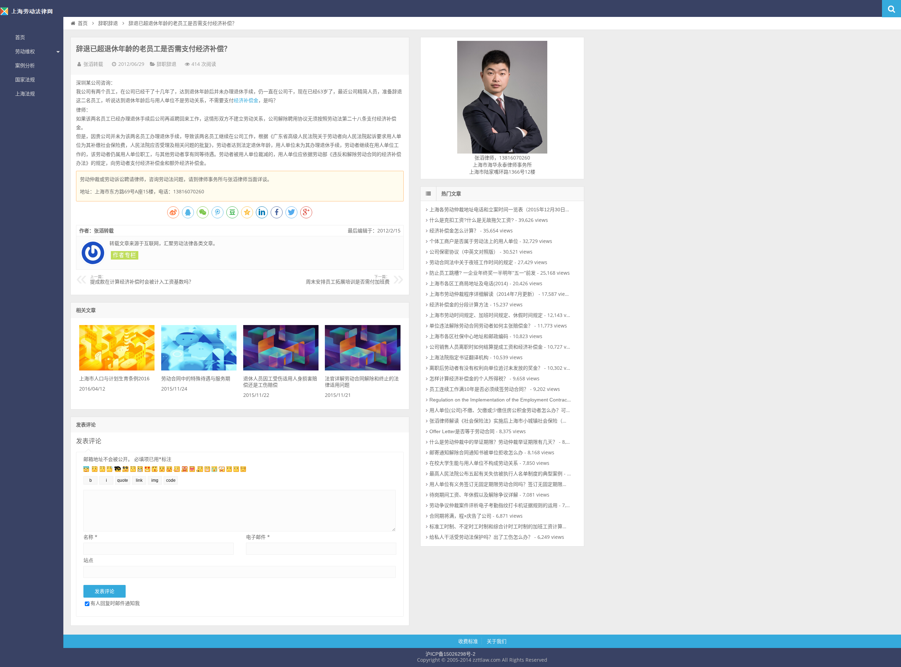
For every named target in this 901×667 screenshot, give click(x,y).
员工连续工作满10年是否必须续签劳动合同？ (479, 389)
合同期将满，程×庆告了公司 (460, 516)
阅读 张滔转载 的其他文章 (124, 255)
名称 (90, 537)
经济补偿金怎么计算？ (454, 230)
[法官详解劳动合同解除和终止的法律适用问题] (362, 369)
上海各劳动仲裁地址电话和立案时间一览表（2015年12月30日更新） (504, 209)
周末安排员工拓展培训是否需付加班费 (348, 279)
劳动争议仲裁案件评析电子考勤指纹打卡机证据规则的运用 (493, 505)
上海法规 (25, 93)
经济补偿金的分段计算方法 (459, 304)
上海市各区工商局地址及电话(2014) (468, 283)
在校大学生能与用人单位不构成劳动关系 (473, 463)
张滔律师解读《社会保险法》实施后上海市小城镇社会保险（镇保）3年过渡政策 (517, 421)
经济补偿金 (246, 100)
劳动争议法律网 (31, 15)
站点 (88, 560)
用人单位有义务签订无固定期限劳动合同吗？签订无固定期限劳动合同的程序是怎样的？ (525, 484)
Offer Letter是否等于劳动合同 (461, 431)
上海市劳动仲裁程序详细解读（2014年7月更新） (483, 294)
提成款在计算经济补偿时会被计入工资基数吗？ (142, 279)
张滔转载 (93, 64)
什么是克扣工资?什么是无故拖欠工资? (471, 220)
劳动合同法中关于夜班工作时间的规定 (471, 262)
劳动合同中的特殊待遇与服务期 (195, 378)
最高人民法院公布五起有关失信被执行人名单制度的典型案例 (495, 473)
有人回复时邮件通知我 (115, 603)
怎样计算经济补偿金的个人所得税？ (468, 378)
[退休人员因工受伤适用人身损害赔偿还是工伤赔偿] (281, 369)
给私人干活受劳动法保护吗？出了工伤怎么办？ (481, 537)
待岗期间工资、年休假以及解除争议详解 (473, 495)
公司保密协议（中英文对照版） (463, 252)
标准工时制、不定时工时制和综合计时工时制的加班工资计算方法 (500, 526)
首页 (20, 37)
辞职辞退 (108, 23)
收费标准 (468, 641)
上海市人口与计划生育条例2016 (114, 378)
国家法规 (25, 79)
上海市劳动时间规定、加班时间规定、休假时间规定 (486, 315)
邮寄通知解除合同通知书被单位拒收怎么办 (476, 452)
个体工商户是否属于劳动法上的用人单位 (473, 241)
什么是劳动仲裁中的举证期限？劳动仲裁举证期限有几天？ (493, 442)
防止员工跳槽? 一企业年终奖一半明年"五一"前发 (482, 273)
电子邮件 (258, 537)
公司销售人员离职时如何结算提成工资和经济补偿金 (486, 347)
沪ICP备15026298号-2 (450, 654)
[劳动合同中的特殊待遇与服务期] (199, 369)
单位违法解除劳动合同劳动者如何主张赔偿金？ (481, 326)
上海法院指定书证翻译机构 (459, 357)
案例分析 (25, 65)
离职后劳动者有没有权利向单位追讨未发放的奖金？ (486, 368)
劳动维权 (25, 51)
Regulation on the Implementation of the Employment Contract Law (504, 400)
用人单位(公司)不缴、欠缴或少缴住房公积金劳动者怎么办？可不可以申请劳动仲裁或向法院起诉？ (537, 410)
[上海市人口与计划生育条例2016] (117, 369)
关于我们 (496, 641)
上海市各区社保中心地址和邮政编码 (468, 336)
